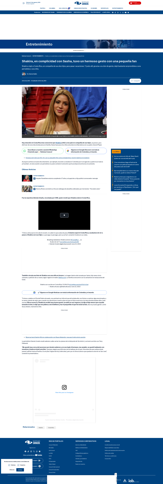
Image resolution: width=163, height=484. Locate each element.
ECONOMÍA (94, 8)
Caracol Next (52, 472)
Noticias (13, 465)
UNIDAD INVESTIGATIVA (80, 8)
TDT (76, 450)
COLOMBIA (52, 8)
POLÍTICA (42, 8)
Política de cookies (109, 453)
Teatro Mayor (52, 464)
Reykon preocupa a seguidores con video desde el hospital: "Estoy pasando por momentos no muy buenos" (127, 179)
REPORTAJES (104, 8)
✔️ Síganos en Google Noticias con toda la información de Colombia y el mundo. (66, 292)
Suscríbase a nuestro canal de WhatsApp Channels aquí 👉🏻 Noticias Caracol (42, 151)
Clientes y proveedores (81, 458)
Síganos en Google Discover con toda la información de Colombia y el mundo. (85, 151)
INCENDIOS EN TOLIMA (48, 12)
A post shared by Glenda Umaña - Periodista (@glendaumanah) (64, 420)
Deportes (22, 465)
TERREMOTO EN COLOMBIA (64, 12)
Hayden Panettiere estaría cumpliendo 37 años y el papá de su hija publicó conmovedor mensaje (67, 178)
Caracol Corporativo (54, 469)
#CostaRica (74, 240)
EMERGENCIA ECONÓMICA (81, 12)
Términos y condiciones (110, 456)
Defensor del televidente (81, 447)
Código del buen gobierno (81, 453)
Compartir (135, 81)
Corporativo (108, 458)
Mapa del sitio (78, 461)
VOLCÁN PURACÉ (95, 12)
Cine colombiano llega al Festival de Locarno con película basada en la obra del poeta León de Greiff (126, 164)
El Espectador (52, 461)
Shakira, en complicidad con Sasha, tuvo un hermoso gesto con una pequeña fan (64, 56)
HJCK (50, 456)
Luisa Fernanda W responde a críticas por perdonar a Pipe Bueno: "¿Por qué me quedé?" (126, 187)
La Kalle (51, 453)
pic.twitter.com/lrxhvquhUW (69, 242)
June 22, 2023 (76, 244)
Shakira (41, 427)
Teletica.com (62, 277)
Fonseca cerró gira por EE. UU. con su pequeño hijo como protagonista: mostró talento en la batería (57, 158)
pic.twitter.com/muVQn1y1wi (78, 284)
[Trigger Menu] (23, 3)
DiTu (50, 458)
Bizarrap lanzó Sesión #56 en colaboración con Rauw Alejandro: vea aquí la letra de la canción (55, 337)
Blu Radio (51, 447)
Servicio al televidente (80, 445)
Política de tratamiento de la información (115, 450)
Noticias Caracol (26, 56)
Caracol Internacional (54, 467)
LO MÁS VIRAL (106, 12)
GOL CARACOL (63, 8)
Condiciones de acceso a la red (112, 445)
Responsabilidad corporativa (112, 447)
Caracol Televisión (53, 445)
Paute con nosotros (80, 464)
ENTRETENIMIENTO (117, 8)
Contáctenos (78, 456)
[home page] (81, 3)
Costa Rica (51, 427)
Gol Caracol (52, 450)
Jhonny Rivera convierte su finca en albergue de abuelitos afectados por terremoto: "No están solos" (68, 189)
